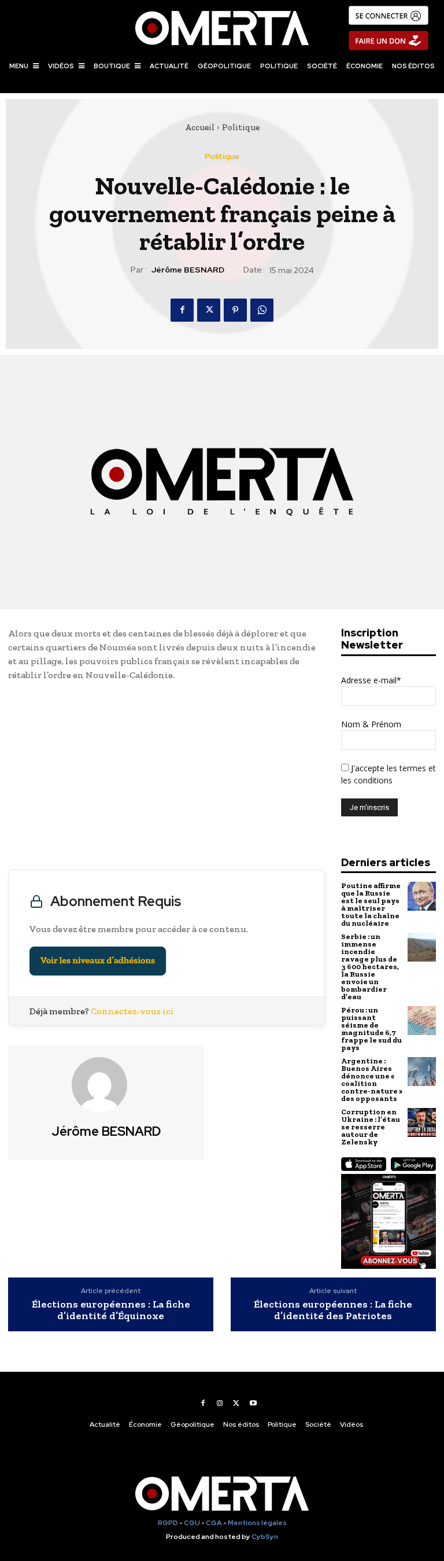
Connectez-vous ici (132, 1011)
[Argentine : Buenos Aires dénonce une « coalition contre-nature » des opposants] (422, 1071)
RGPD (168, 1522)
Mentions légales (257, 1522)
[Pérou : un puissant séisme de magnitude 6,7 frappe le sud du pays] (422, 1020)
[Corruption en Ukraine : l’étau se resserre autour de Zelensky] (422, 1122)
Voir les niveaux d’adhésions (97, 960)
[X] (208, 310)
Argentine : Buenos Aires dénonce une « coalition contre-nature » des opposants (371, 1079)
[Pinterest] (235, 310)
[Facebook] (182, 310)
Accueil (199, 127)
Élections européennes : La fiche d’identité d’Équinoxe (111, 1310)
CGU (192, 1522)
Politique (241, 127)
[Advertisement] (166, 778)
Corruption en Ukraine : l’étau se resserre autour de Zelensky (370, 1126)
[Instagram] (220, 1403)
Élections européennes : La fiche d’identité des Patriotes (333, 1310)
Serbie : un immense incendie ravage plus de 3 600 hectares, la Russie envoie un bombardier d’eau (370, 966)
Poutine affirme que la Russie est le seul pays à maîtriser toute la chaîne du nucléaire (371, 904)
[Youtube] (253, 1403)
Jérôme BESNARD (187, 270)
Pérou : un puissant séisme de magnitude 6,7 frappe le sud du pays (371, 1029)
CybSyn (264, 1536)
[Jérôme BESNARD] (106, 1085)
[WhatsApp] (261, 310)
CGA (214, 1522)
